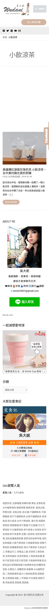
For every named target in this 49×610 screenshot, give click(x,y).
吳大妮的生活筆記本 (34, 595)
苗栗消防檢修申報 (32, 538)
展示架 (34, 521)
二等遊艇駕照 (12, 573)
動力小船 (23, 573)
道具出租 (40, 507)
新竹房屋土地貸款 (32, 529)
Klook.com (8, 315)
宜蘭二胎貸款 (28, 534)
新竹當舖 (23, 525)
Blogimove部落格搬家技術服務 (36, 608)
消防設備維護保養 (14, 538)
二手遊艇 (23, 578)
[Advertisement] (24, 100)
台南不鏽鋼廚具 (33, 516)
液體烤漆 (21, 569)
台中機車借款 (9, 507)
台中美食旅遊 (14, 176)
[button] (33, 22)
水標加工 (12, 569)
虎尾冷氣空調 (21, 560)
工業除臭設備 (35, 556)
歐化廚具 (12, 521)
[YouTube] (15, 31)
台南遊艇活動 (12, 578)
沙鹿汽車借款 (18, 543)
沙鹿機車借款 (32, 543)
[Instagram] (11, 31)
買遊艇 (18, 582)
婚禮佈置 (20, 507)
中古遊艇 (33, 578)
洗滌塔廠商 (10, 556)
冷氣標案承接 (29, 565)
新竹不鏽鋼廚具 (17, 516)
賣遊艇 (25, 582)
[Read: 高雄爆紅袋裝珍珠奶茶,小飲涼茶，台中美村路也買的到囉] (24, 148)
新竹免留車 (15, 534)
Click (46, 136)
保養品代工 (10, 551)
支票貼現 (40, 503)
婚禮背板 (30, 507)
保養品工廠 (22, 551)
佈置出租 (7, 512)
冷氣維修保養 (34, 560)
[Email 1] (19, 31)
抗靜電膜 (17, 503)
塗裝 (5, 569)
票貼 (33, 503)
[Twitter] (8, 31)
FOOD (5, 176)
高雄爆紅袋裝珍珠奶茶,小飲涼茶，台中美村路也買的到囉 (24, 171)
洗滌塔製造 (22, 556)
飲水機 (25, 512)
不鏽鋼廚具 (35, 512)
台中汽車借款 (24, 521)
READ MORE (11, 201)
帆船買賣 (32, 573)
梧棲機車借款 (16, 547)
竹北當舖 (33, 525)
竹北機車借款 (16, 529)
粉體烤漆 (40, 565)
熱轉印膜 (26, 503)
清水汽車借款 (30, 547)
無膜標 (29, 569)
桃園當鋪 (14, 525)
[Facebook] (4, 31)
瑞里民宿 (7, 503)
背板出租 (17, 512)
